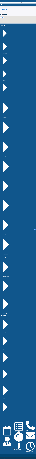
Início (1, 7)
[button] (1, 5)
